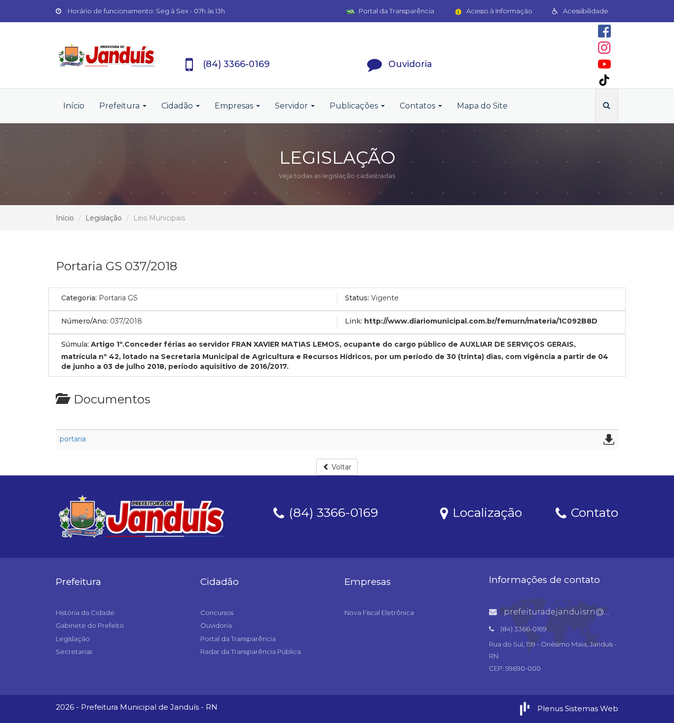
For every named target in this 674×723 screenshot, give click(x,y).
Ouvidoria (216, 625)
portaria (73, 438)
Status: (357, 297)
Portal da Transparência (395, 11)
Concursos (216, 612)
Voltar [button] (340, 467)
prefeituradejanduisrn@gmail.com (575, 611)
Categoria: (79, 297)
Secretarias (74, 651)
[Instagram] (604, 47)
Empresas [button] (235, 105)
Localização (485, 512)
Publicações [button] (355, 105)
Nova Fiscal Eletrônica (379, 612)
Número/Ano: (84, 321)
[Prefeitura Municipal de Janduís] (107, 55)
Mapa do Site (482, 105)
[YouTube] (604, 64)
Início (73, 105)
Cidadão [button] (178, 105)
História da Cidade (85, 612)
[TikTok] (604, 80)
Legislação (103, 218)
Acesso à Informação (498, 11)
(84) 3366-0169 (331, 512)
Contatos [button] (418, 105)
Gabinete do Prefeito (90, 625)
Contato (592, 512)
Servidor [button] (292, 105)
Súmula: (75, 344)
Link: (353, 321)
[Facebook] (604, 31)
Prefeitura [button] (120, 105)
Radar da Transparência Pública (250, 651)
